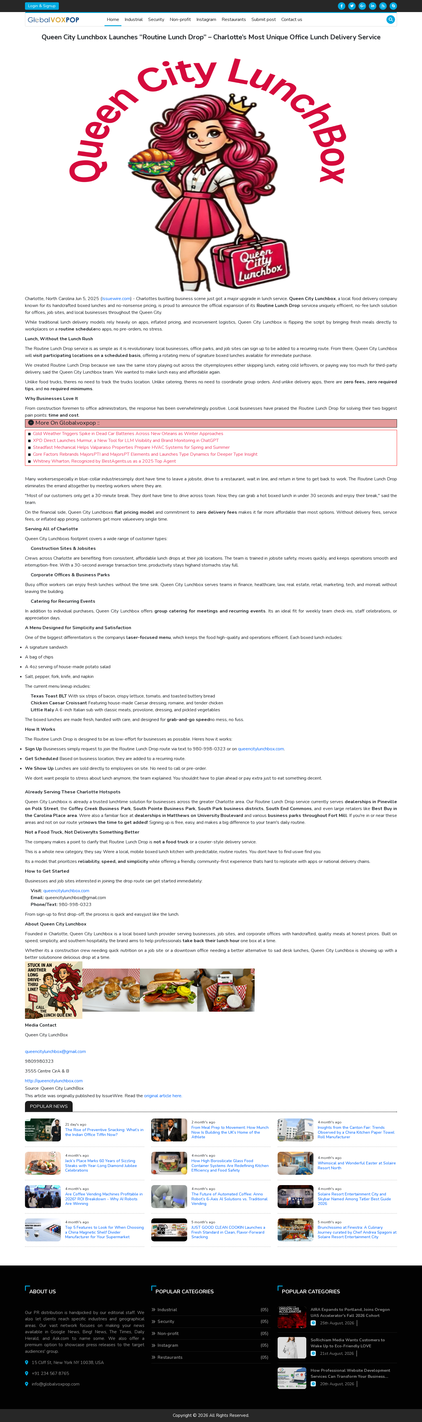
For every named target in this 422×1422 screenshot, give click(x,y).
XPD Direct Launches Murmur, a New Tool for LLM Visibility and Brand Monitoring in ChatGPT (126, 440)
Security (156, 19)
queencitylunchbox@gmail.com (55, 1051)
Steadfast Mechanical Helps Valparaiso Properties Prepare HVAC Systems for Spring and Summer (131, 447)
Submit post (263, 19)
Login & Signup (42, 6)
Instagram (206, 19)
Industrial (134, 19)
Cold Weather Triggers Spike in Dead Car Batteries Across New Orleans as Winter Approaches (128, 433)
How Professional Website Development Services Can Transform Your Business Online (350, 1374)
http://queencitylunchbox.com (54, 1081)
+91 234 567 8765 (50, 1373)
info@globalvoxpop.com (56, 1384)
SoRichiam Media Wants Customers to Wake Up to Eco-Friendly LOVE (348, 1343)
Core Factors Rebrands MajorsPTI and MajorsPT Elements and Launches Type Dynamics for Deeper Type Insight (145, 454)
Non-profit (180, 19)
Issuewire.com (116, 298)
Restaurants (234, 19)
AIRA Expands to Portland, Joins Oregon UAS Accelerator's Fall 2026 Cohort (350, 1312)
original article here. (163, 1096)
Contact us (291, 19)
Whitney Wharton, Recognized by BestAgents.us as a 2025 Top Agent (104, 461)
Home (113, 19)
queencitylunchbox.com (261, 749)
